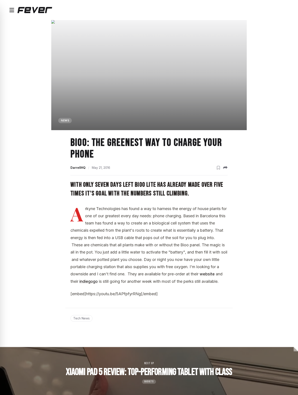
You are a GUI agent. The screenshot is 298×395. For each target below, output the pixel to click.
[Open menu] (12, 10)
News (65, 120)
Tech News (81, 318)
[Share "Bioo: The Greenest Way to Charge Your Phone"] (225, 168)
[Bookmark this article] (218, 168)
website (207, 274)
